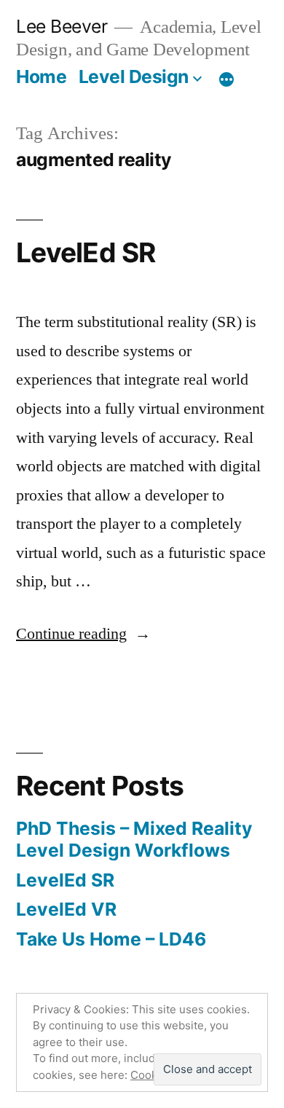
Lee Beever (61, 26)
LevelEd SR (86, 252)
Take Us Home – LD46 (111, 939)
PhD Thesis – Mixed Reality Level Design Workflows (134, 839)
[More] (226, 79)
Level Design (134, 76)
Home (41, 76)
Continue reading (83, 634)
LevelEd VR (66, 909)
